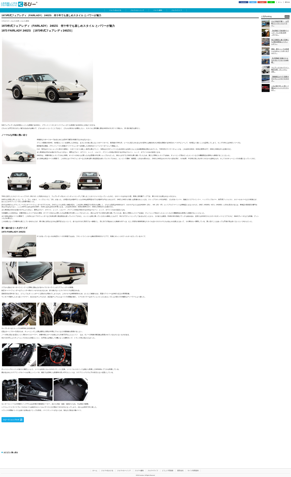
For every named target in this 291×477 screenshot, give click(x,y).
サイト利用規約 (193, 470)
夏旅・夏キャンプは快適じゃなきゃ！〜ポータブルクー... (280, 51)
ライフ (179, 10)
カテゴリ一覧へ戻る (11, 452)
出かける (118, 10)
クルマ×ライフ (153, 470)
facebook (243, 2)
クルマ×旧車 (14, 21)
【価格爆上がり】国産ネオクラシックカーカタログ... (280, 79)
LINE (271, 2)
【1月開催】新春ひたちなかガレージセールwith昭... (279, 60)
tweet (252, 2)
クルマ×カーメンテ (124, 470)
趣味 (160, 10)
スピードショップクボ (11, 420)
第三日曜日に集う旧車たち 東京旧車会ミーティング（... (280, 42)
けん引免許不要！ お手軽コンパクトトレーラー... (280, 23)
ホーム (280, 2)
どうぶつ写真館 (167, 470)
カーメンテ (140, 10)
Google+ (262, 2)
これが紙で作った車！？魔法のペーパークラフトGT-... (280, 88)
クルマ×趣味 (24, 21)
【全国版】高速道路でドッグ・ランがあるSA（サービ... (280, 33)
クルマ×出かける (107, 470)
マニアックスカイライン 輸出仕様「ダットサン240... (280, 70)
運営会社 (287, 2)
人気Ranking (266, 16)
